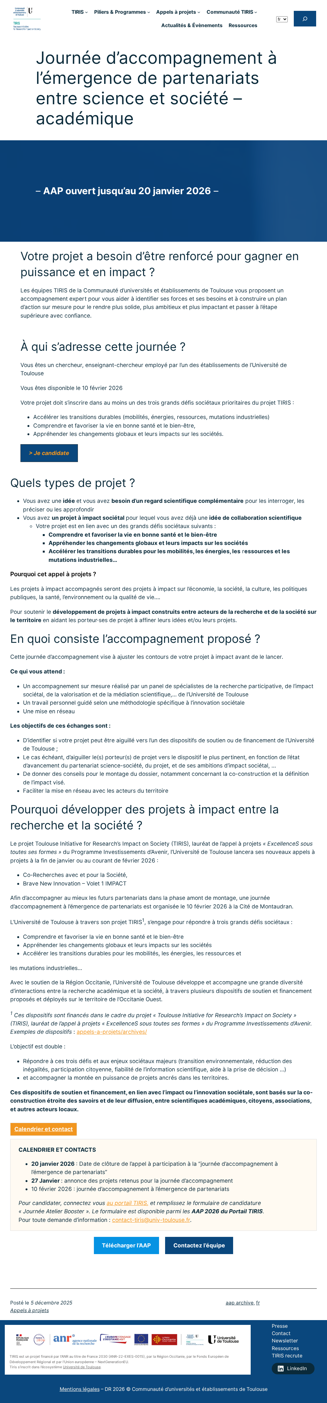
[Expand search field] (305, 18)
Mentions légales (80, 1389)
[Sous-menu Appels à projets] (198, 12)
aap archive (240, 1303)
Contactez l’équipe (199, 1245)
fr (258, 1303)
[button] (49, 453)
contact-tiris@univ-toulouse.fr (151, 1219)
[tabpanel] (163, 1184)
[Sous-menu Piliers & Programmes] (148, 12)
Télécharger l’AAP (126, 1245)
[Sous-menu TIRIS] (86, 12)
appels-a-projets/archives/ (112, 1031)
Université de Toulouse (82, 1367)
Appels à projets (29, 1310)
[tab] (44, 1129)
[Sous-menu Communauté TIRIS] (255, 12)
